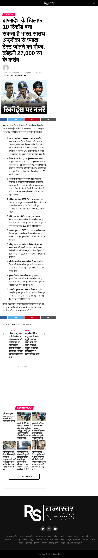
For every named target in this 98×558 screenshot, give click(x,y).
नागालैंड (39, 540)
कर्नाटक (63, 536)
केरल (70, 536)
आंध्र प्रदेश (29, 536)
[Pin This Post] (32, 119)
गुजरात (76, 536)
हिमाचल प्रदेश (53, 543)
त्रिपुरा (32, 540)
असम (21, 536)
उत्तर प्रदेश (39, 536)
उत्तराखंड (48, 536)
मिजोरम (93, 540)
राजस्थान (29, 543)
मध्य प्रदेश (76, 540)
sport (22, 324)
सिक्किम (36, 543)
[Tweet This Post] (16, 119)
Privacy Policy (74, 543)
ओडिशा (56, 536)
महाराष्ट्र (85, 540)
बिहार (62, 540)
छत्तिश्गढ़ (88, 536)
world (30, 324)
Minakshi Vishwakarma (16, 75)
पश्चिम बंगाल (54, 540)
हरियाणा (44, 543)
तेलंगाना (25, 540)
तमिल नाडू (17, 540)
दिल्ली (63, 543)
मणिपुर (69, 540)
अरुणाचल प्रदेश (12, 536)
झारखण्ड (8, 540)
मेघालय (21, 543)
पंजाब (46, 540)
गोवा (82, 536)
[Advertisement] (24, 386)
